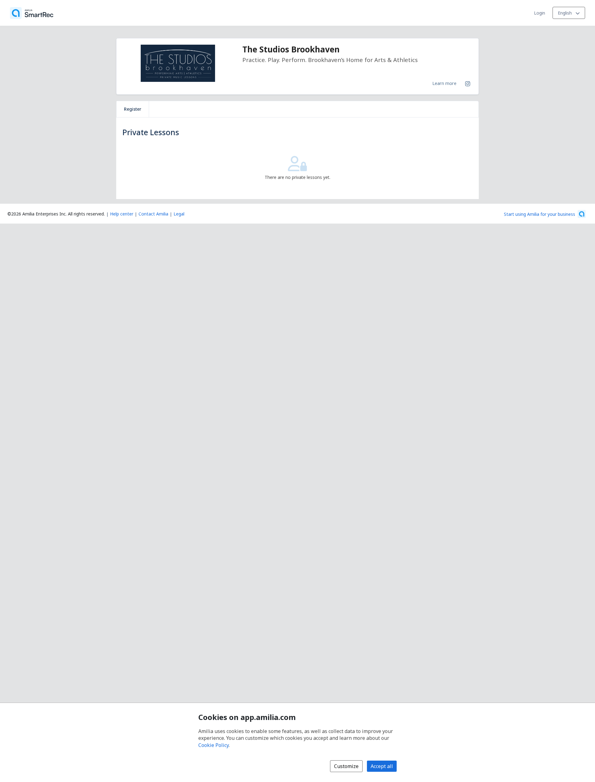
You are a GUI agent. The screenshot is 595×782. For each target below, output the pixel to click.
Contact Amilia (153, 214)
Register (132, 109)
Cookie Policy (213, 745)
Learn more (444, 83)
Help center (121, 214)
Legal (179, 214)
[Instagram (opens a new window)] (467, 82)
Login (539, 13)
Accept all (382, 766)
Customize (346, 766)
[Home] (31, 13)
